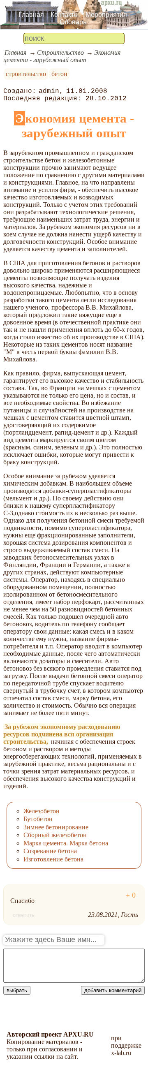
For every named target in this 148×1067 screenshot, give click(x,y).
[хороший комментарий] (130, 895)
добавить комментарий (112, 990)
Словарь (73, 22)
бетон (59, 73)
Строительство (60, 52)
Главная (31, 14)
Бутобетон (38, 818)
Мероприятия (106, 14)
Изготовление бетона (53, 859)
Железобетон (41, 811)
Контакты (65, 14)
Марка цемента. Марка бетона (65, 843)
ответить (24, 915)
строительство (26, 73)
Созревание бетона (50, 850)
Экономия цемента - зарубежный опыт (61, 56)
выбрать (17, 990)
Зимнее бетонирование (55, 827)
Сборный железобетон (55, 834)
